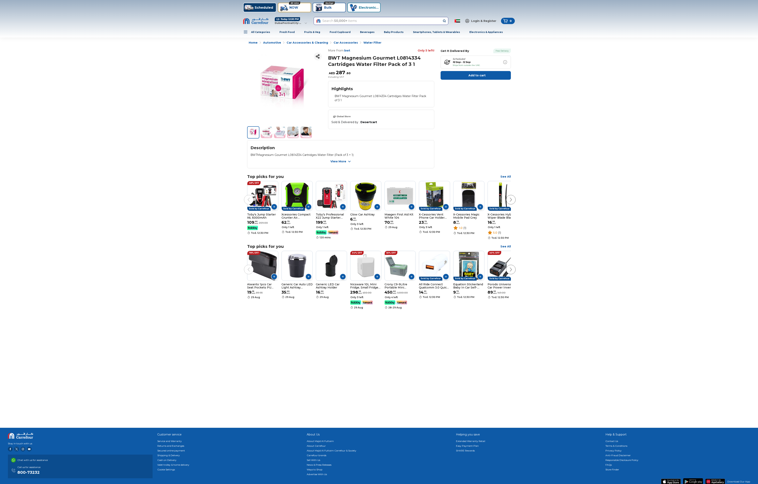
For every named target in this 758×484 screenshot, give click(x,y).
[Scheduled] (505, 62)
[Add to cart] (274, 207)
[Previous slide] (245, 196)
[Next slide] (507, 196)
